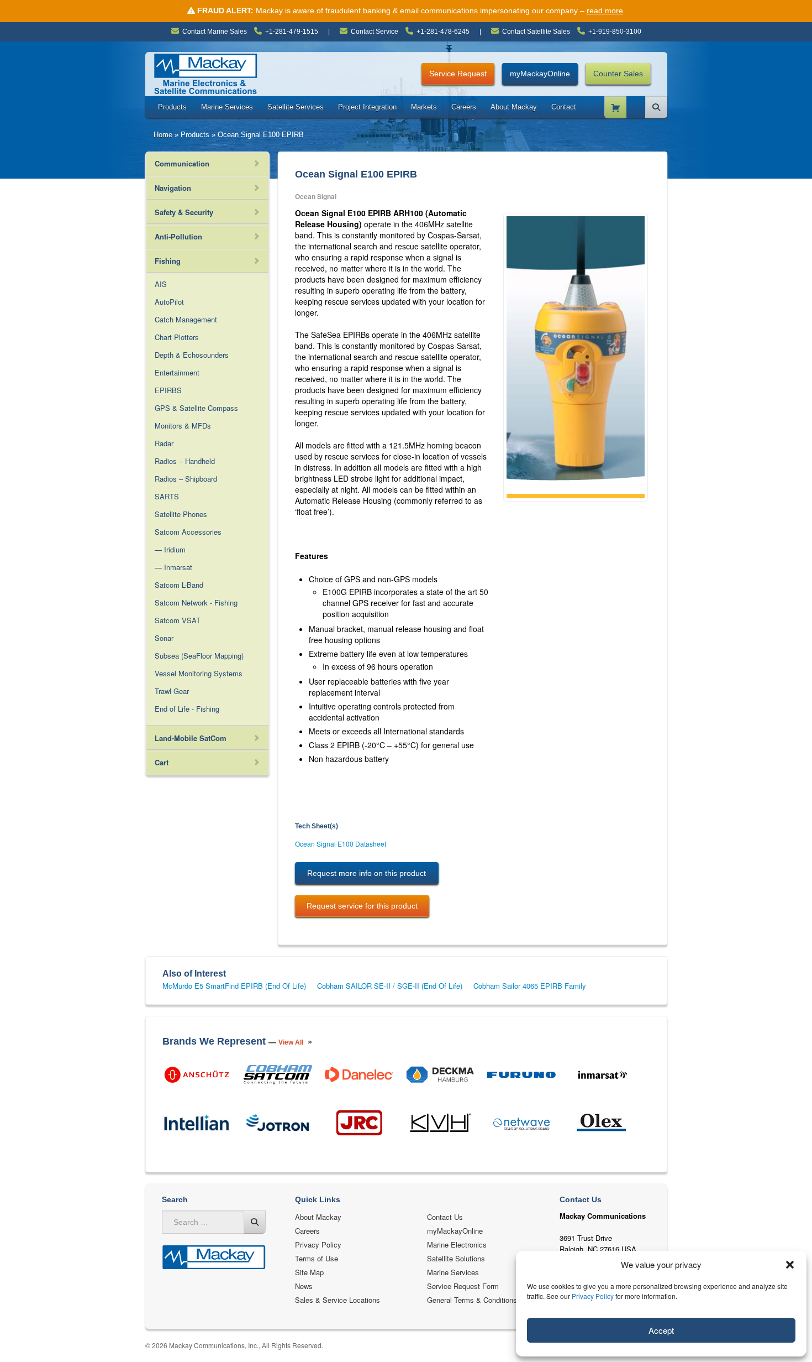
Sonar (164, 638)
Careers (463, 107)
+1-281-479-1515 (291, 31)
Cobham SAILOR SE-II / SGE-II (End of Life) (389, 985)
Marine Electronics (457, 1244)
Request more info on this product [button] (366, 873)
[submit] (255, 1222)
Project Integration (367, 107)
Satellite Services (295, 107)
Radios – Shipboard (186, 478)
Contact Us (445, 1217)
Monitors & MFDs (183, 425)
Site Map (309, 1272)
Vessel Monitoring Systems (198, 673)
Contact (563, 107)
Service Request (458, 73)
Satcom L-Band (179, 585)
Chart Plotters (177, 337)
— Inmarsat (173, 567)
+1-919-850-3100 (614, 31)
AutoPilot (169, 301)
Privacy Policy (593, 1296)
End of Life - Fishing (187, 708)
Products (172, 107)
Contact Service (374, 31)
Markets (424, 107)
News (304, 1286)
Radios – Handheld (185, 461)
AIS (161, 284)
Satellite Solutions (456, 1258)
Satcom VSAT (178, 620)
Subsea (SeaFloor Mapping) (199, 655)
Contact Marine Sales (214, 31)
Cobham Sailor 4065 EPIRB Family (529, 985)
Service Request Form (463, 1286)
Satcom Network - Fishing (196, 602)
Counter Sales (618, 73)
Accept (661, 1330)
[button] (789, 1264)
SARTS (167, 496)
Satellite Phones (181, 514)
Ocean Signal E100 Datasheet (340, 843)
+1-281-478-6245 (443, 31)
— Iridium (170, 549)
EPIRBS (168, 390)
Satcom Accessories (188, 531)
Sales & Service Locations (337, 1300)
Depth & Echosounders (192, 354)
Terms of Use (316, 1258)
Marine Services (227, 107)
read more (605, 10)
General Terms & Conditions (472, 1300)
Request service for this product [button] (362, 905)
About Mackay (514, 107)
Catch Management (186, 319)
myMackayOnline (540, 73)
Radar (164, 443)
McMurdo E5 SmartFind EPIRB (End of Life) (234, 985)
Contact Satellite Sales (536, 31)
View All (290, 1042)
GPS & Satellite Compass (196, 408)
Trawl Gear (172, 691)
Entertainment (177, 372)
